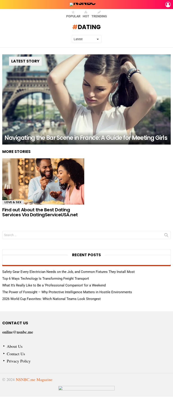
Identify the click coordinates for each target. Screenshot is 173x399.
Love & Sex (13, 202)
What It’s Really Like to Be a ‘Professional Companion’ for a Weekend (54, 285)
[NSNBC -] (86, 391)
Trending (99, 16)
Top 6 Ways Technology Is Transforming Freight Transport (45, 279)
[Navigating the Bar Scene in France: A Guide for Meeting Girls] (86, 99)
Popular (73, 16)
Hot (86, 16)
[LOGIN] (168, 4)
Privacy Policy (19, 361)
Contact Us (16, 353)
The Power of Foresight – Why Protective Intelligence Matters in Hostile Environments (67, 292)
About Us (15, 346)
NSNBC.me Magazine (34, 379)
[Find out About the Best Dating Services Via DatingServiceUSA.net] (43, 181)
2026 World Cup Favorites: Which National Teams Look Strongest (51, 299)
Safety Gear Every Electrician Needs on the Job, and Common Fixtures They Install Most (68, 272)
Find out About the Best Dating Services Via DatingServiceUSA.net (40, 212)
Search (166, 236)
